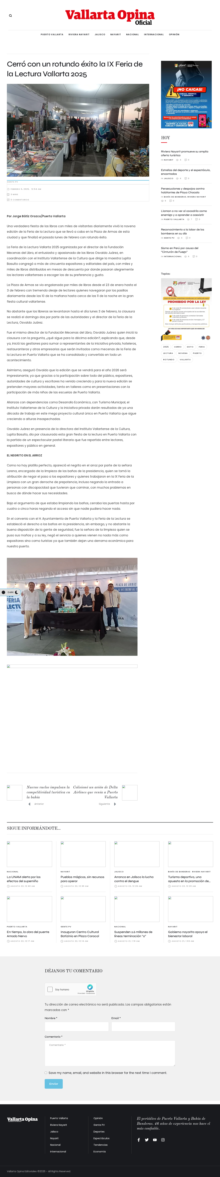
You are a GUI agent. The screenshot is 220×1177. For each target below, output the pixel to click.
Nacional (55, 1145)
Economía (100, 1151)
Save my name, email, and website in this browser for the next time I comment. (108, 1073)
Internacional (58, 1151)
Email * (116, 1018)
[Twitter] (147, 1140)
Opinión (98, 1118)
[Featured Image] (29, 854)
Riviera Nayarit (58, 1125)
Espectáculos (101, 1138)
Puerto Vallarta (59, 1118)
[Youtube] (155, 1140)
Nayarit (54, 1138)
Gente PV (99, 1125)
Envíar (53, 1083)
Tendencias (101, 1145)
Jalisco (54, 1131)
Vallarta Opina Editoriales (22, 1171)
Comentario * (53, 1036)
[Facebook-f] (139, 1140)
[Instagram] (163, 1140)
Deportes (99, 1131)
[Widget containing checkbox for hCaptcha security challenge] (71, 989)
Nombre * (51, 1018)
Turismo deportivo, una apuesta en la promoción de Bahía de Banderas (188, 881)
